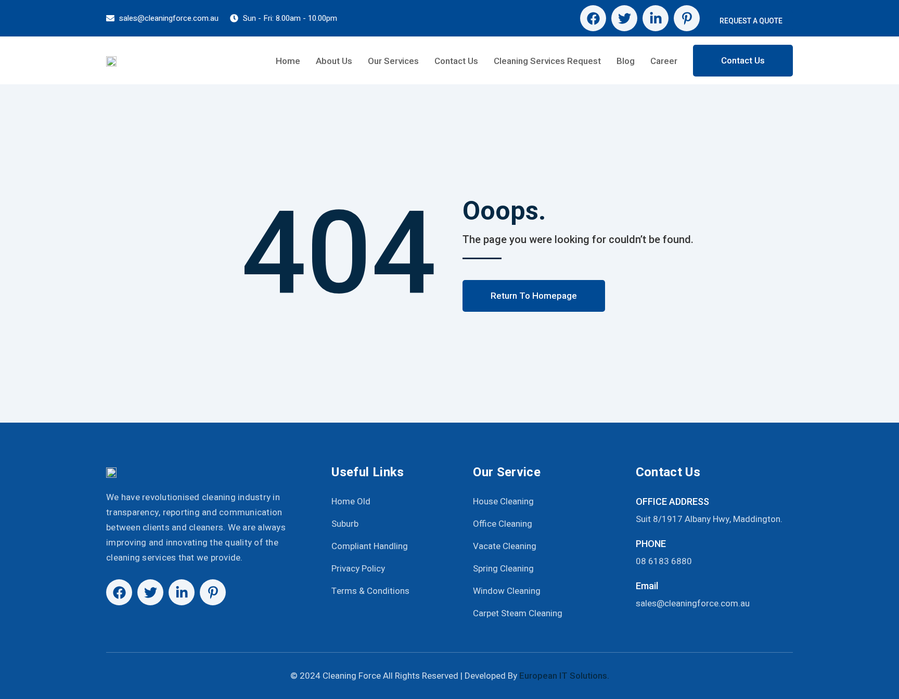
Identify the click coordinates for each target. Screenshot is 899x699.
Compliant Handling (369, 546)
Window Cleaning (507, 591)
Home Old (350, 501)
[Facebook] (593, 18)
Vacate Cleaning (504, 546)
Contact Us (456, 61)
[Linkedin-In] (656, 18)
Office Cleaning (502, 523)
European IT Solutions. (564, 675)
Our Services (393, 61)
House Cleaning (503, 501)
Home (288, 61)
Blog (626, 61)
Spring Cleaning (503, 568)
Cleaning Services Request (547, 61)
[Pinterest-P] (687, 18)
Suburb (344, 523)
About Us (334, 61)
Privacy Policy (358, 568)
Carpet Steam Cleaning (517, 613)
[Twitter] (624, 18)
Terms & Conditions (370, 591)
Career (663, 61)
